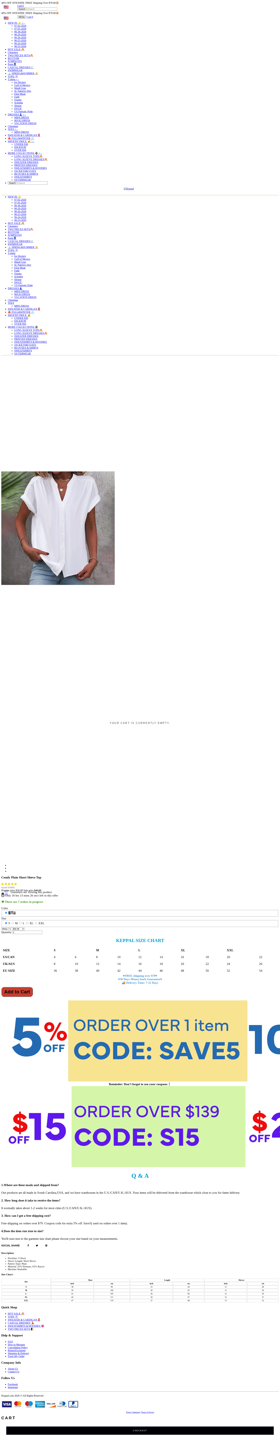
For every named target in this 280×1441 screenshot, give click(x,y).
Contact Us (13, 1371)
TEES (13, 129)
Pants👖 (12, 64)
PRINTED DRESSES (25, 165)
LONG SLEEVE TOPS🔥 (28, 156)
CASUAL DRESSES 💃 (21, 1322)
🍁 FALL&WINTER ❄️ (21, 138)
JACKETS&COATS (25, 171)
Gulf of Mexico (22, 85)
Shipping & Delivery (18, 1353)
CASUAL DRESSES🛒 (21, 67)
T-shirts (13, 79)
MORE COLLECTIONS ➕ (25, 153)
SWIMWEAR (15, 70)
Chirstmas (13, 126)
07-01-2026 (20, 28)
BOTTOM (13, 58)
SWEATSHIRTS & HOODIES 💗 (26, 1326)
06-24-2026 (20, 43)
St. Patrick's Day (22, 91)
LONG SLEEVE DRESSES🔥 (30, 159)
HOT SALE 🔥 (16, 49)
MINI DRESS (21, 132)
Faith (16, 97)
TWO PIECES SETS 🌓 (21, 1329)
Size (3, 918)
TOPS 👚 (13, 76)
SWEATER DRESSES (26, 162)
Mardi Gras (20, 88)
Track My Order (16, 1356)
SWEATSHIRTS (23, 176)
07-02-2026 (20, 25)
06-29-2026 (20, 34)
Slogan (17, 105)
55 (6, 893)
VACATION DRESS (25, 123)
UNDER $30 (21, 144)
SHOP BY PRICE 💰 (21, 141)
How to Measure (16, 1344)
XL (31, 923)
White (12, 912)
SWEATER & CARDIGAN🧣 (24, 135)
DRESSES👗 (17, 114)
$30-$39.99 (20, 147)
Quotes (18, 99)
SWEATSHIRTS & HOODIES (30, 168)
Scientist (18, 102)
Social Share (10, 1245)
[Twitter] (37, 1245)
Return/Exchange (17, 1350)
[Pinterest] (46, 1245)
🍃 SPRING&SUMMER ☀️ (23, 73)
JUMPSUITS (15, 61)
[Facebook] (28, 1245)
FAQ (10, 1341)
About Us (13, 1368)
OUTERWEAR (22, 179)
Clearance (13, 52)
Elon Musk (20, 94)
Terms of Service (147, 1412)
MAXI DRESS (22, 120)
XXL (41, 923)
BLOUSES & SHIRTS (26, 174)
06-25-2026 (20, 40)
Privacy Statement (133, 1412)
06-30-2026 (20, 31)
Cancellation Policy (18, 1347)
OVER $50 (20, 150)
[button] (9, 884)
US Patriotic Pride (23, 111)
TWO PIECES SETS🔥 (20, 55)
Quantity (6, 932)
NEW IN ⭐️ (16, 23)
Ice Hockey (20, 82)
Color (4, 908)
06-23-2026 (20, 46)
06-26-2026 (20, 37)
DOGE (18, 108)
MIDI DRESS (21, 117)
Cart (20, 5)
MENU (22, 17)
